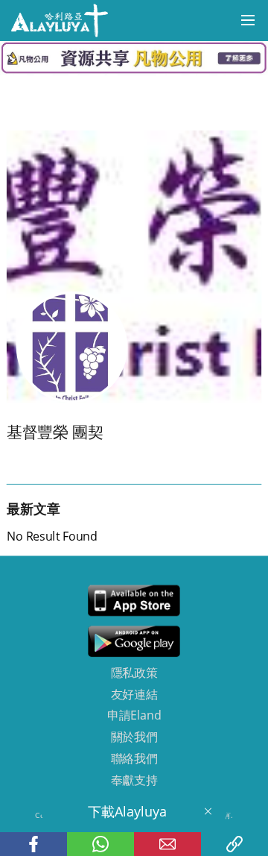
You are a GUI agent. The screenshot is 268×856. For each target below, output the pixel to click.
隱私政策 (134, 673)
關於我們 (134, 737)
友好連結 (134, 694)
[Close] (207, 811)
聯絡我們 (134, 758)
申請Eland (134, 716)
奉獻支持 (134, 780)
